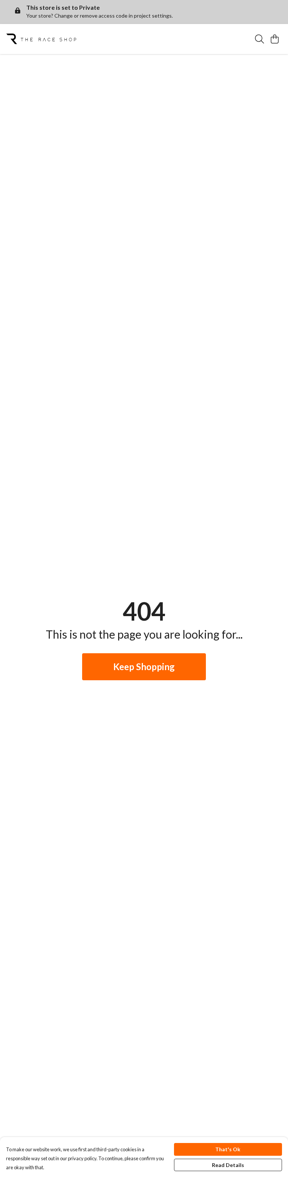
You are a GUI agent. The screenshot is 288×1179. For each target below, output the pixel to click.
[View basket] (274, 39)
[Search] (259, 39)
